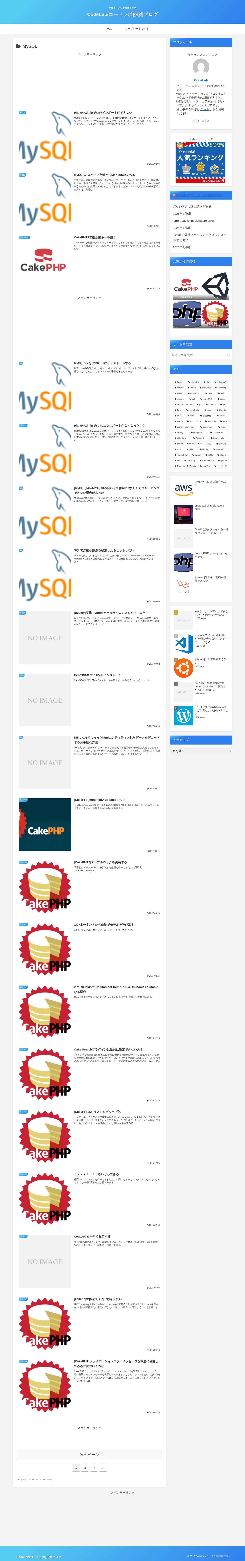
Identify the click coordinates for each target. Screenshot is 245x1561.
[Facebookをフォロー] (198, 121)
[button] (229, 355)
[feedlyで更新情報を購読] (203, 121)
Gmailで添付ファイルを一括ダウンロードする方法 (200, 237)
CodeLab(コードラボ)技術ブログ (199, 195)
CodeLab (201, 80)
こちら (204, 109)
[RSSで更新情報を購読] (208, 121)
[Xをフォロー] (194, 121)
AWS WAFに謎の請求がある (193, 206)
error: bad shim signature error (194, 220)
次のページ (89, 1455)
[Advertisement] (89, 80)
